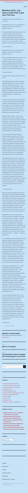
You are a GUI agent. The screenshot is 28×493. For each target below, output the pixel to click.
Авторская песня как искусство (10, 387)
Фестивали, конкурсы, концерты (10, 402)
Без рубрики (6, 389)
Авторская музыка (6, 473)
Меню (25, 6)
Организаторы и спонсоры (8, 479)
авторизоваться (5, 337)
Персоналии (6, 400)
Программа (5, 476)
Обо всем (5, 398)
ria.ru (8, 322)
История (4, 469)
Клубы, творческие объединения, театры (12, 392)
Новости (12, 325)
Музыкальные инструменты (9, 394)
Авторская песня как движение (10, 385)
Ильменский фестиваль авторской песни (9, 483)
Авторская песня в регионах (9, 383)
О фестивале (5, 466)
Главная (4, 463)
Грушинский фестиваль (8, 391)
